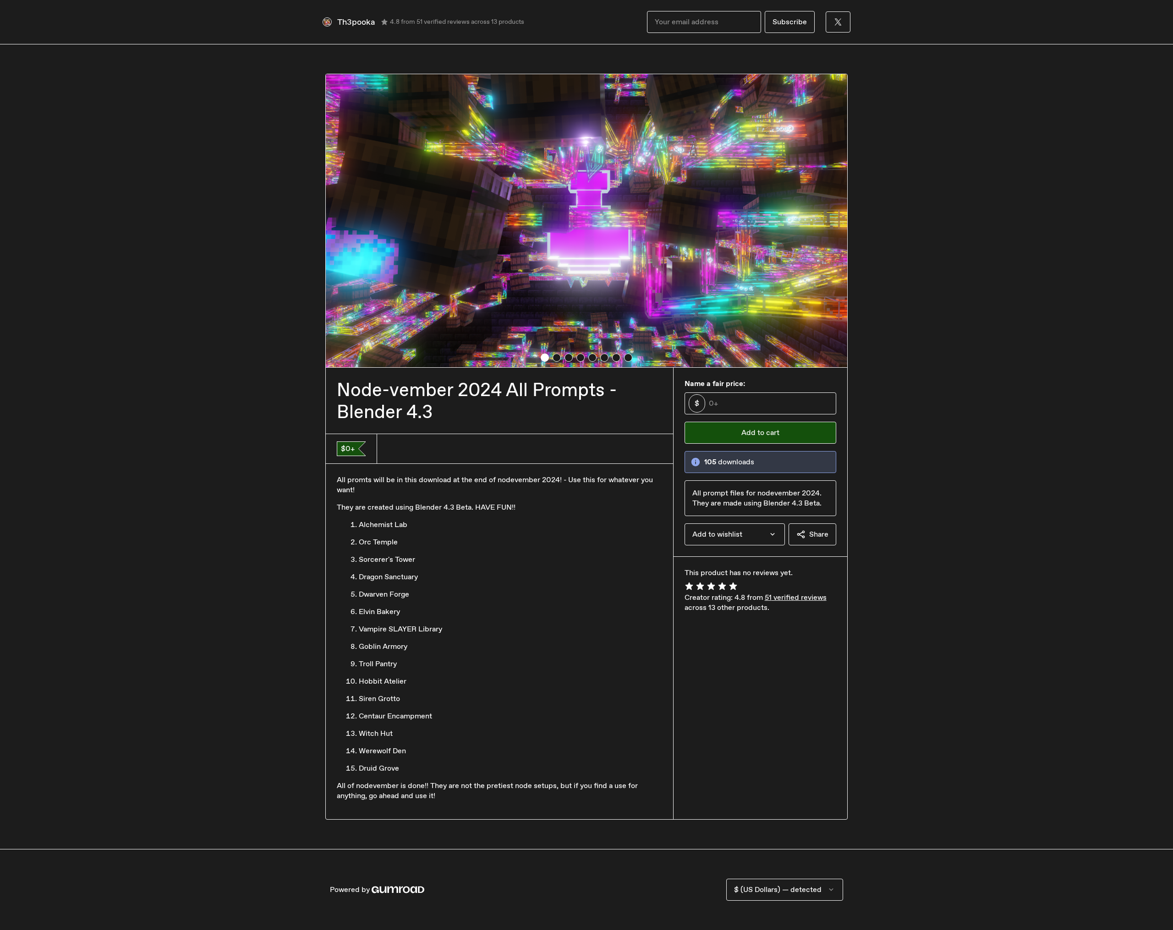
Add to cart (760, 432)
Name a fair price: (715, 383)
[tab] (545, 358)
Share (818, 534)
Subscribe (790, 21)
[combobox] (735, 534)
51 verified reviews (796, 597)
